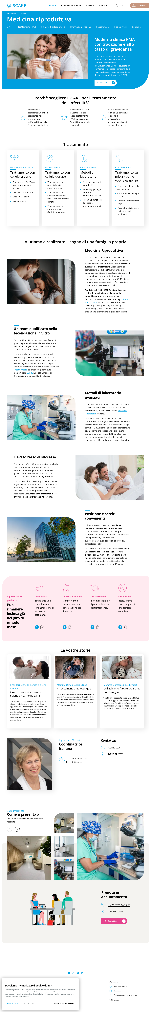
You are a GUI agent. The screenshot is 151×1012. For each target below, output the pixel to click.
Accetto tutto (12, 1003)
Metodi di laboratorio (55, 27)
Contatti (103, 5)
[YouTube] (78, 973)
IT (124, 5)
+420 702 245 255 (119, 905)
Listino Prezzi (120, 27)
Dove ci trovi (115, 754)
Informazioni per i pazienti (71, 5)
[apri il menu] (16, 27)
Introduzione (11, 14)
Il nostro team (102, 27)
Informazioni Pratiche (80, 27)
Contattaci (102, 83)
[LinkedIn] (82, 973)
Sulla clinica (91, 5)
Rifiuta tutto (29, 1003)
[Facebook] (69, 973)
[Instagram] (73, 973)
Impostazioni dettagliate (64, 1003)
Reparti (52, 5)
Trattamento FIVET (27, 27)
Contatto (136, 27)
